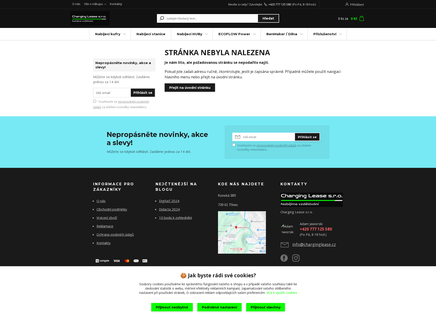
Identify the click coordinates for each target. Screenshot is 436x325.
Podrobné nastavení (219, 307)
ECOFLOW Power (234, 34)
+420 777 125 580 (279, 4)
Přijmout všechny (265, 307)
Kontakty (116, 4)
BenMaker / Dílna (281, 34)
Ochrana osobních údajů (115, 234)
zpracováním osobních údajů (276, 145)
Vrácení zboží (107, 217)
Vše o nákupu (93, 4)
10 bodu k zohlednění (175, 217)
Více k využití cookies (281, 292)
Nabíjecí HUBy (189, 34)
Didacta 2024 (169, 209)
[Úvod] (98, 18)
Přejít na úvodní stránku (190, 88)
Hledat (268, 18)
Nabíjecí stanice (150, 34)
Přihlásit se (142, 93)
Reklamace (105, 226)
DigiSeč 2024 (169, 200)
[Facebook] (286, 260)
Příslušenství (324, 34)
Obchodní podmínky (112, 209)
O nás (76, 4)
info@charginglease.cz (314, 244)
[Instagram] (298, 260)
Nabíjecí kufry (107, 34)
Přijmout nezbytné (172, 307)
